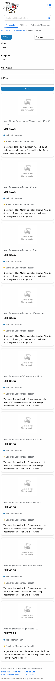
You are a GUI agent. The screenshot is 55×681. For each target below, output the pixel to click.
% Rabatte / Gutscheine (40, 25)
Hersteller (11, 25)
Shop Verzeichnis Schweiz (11, 674)
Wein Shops (30, 674)
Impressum (5, 672)
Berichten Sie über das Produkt (19, 141)
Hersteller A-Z (19, 30)
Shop (24, 25)
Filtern (7, 37)
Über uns (17, 672)
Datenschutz (29, 672)
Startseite (5, 30)
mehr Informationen (14, 135)
